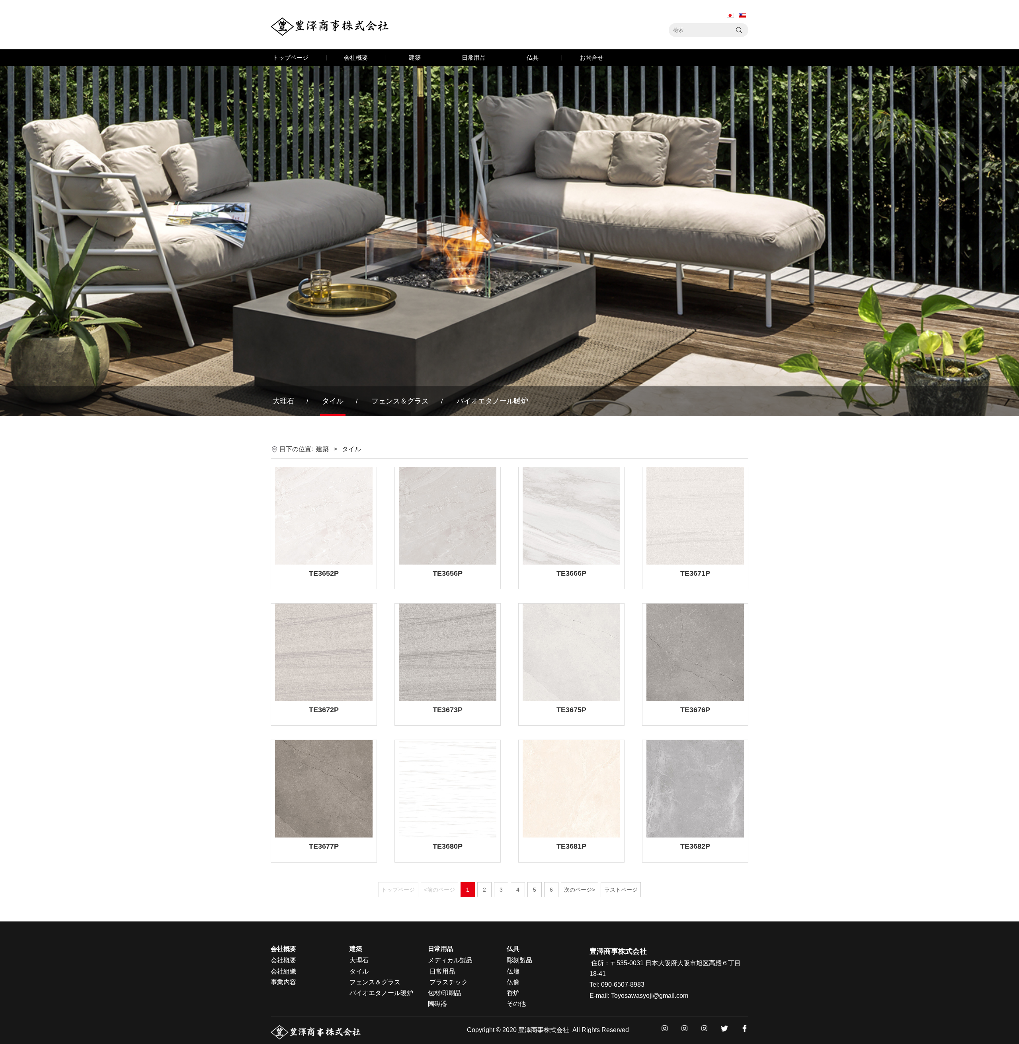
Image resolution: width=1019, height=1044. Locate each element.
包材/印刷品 (444, 992)
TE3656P (448, 573)
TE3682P (695, 846)
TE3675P (571, 710)
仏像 (513, 982)
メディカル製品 (450, 960)
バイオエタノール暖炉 (492, 401)
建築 (415, 57)
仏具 (533, 57)
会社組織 (283, 971)
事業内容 (283, 982)
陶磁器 (437, 1003)
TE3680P (448, 846)
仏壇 (513, 971)
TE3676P (695, 710)
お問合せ (591, 57)
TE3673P (448, 710)
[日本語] (730, 15)
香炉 (513, 992)
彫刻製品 (519, 960)
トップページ (290, 57)
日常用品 (474, 57)
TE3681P (571, 846)
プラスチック (448, 982)
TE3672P (324, 710)
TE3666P (571, 573)
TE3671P (695, 573)
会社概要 (356, 57)
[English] (742, 15)
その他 (516, 1003)
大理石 (283, 401)
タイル (333, 401)
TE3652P (324, 573)
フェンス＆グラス (400, 401)
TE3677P (324, 846)
